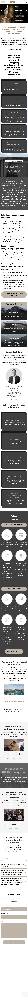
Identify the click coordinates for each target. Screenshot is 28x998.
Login (12, 2)
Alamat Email (5, 913)
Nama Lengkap (6, 906)
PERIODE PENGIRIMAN (14, 162)
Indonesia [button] (18, 2)
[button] (2, 376)
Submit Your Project (14, 651)
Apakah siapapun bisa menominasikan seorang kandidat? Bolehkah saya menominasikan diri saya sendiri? (12, 872)
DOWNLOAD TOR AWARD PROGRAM (14, 294)
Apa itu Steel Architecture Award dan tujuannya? (12, 865)
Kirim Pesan (14, 942)
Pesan (3, 921)
